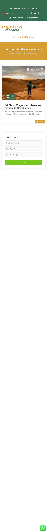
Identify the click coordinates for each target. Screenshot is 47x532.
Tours (18, 53)
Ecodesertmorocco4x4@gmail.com (25, 18)
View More (40, 121)
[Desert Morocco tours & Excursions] (12, 29)
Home (11, 53)
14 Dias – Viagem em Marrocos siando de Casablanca (23, 107)
